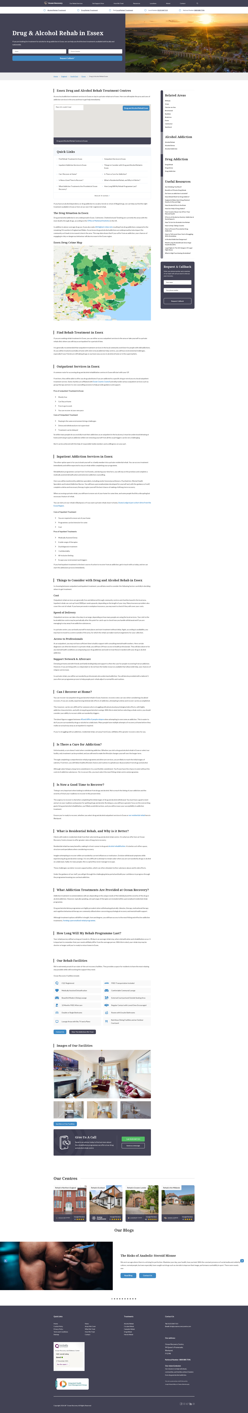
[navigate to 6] (127, 1298)
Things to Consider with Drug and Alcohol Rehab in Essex (123, 166)
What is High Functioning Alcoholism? (178, 253)
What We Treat (90, 1329)
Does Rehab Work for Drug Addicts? (177, 197)
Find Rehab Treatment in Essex (70, 159)
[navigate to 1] (114, 1298)
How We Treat (119, 3)
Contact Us (60, 1032)
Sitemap (56, 1334)
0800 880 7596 (199, 10)
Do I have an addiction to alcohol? (176, 193)
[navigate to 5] (125, 1298)
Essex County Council (101, 382)
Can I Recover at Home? (68, 174)
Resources (136, 3)
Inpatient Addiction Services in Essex (72, 165)
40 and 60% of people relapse (92, 719)
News (87, 1324)
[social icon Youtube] (184, 1404)
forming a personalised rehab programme (79, 920)
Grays (167, 104)
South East (74, 76)
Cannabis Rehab (129, 1329)
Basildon (168, 114)
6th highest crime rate (103, 227)
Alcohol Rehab (170, 142)
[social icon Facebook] (181, 1404)
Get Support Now (98, 3)
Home (56, 76)
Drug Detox (169, 168)
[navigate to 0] (112, 1298)
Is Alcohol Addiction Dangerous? (176, 239)
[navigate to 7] (130, 1298)
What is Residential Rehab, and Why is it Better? (122, 180)
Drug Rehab (169, 164)
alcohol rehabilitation (116, 846)
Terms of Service (182, 1384)
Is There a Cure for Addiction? (115, 174)
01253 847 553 (163, 10)
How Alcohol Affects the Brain (175, 205)
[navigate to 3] (119, 1298)
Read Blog (128, 1275)
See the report (62, 1364)
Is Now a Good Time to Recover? (71, 180)
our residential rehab (137, 815)
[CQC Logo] (61, 1347)
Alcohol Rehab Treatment (56, 10)
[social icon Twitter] (187, 1404)
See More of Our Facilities (65, 1124)
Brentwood (169, 110)
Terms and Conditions (61, 1332)
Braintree (168, 117)
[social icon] (194, 1404)
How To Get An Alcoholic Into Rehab (177, 222)
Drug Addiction (170, 171)
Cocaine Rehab (129, 1326)
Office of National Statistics (98, 221)
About (168, 3)
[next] (242, 1261)
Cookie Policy (58, 1326)
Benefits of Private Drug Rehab (175, 190)
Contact (182, 3)
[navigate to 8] (132, 1298)
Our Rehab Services (76, 3)
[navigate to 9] (135, 1298)
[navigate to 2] (117, 1298)
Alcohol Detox (170, 145)
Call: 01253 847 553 (133, 1139)
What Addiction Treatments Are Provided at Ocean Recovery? (78, 187)
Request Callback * (67, 58)
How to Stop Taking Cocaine (174, 225)
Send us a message (133, 1146)
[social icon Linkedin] (191, 1404)
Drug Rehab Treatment (89, 10)
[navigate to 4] (122, 1298)
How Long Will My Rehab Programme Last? (120, 186)
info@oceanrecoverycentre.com (180, 1326)
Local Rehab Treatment (124, 10)
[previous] (6, 1261)
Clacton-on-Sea (170, 107)
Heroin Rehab (128, 1334)
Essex (84, 76)
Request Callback (177, 301)
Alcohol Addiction (171, 149)
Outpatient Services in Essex (115, 159)
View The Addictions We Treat (83, 1032)
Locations (153, 3)
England (64, 76)
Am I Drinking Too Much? (173, 187)
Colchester (169, 124)
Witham (167, 101)
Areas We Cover (90, 1326)
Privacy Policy (58, 1329)
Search (197, 2)
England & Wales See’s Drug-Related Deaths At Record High (177, 201)
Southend (168, 127)
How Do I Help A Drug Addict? (175, 208)
